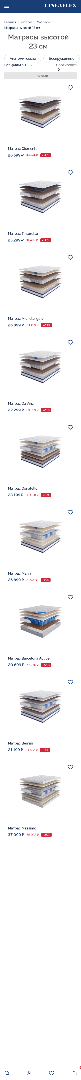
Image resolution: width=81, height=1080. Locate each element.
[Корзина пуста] (74, 1073)
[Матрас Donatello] (40, 451)
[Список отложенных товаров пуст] (51, 1073)
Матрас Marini (20, 573)
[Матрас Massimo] (40, 791)
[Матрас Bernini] (40, 706)
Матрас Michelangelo (26, 319)
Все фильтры (15, 65)
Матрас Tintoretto (23, 234)
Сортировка (66, 65)
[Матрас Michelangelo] (40, 281)
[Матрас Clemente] (40, 112)
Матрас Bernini (20, 743)
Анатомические (23, 58)
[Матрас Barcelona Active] (40, 621)
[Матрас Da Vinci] (40, 366)
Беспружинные (61, 58)
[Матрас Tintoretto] (40, 196)
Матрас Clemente (22, 149)
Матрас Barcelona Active (28, 658)
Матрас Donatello (23, 488)
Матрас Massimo (22, 828)
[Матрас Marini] (40, 536)
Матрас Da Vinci (21, 403)
